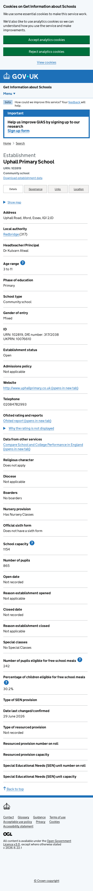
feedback (74, 102)
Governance (35, 189)
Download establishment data (22, 178)
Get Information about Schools (27, 87)
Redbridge (11, 234)
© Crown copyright (46, 881)
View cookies (46, 62)
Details (13, 189)
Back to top (15, 789)
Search (20, 143)
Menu (7, 94)
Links (58, 189)
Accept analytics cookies (46, 40)
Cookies (54, 822)
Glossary (23, 817)
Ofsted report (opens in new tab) (27, 421)
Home (7, 143)
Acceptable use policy (17, 822)
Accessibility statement (18, 826)
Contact (8, 817)
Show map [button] (14, 202)
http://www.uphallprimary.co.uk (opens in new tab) (40, 388)
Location (79, 189)
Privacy (40, 822)
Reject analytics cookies (46, 52)
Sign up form (18, 130)
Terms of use (58, 817)
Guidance (39, 817)
